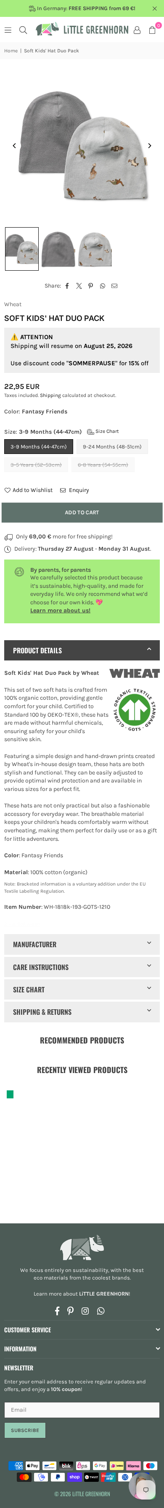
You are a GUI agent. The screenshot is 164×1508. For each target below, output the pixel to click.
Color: (35, 411)
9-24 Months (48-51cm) (112, 446)
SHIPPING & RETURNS (42, 1012)
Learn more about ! (82, 1294)
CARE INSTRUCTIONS (41, 967)
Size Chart (106, 431)
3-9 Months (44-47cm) (39, 446)
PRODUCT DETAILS (37, 650)
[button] (152, 29)
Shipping (50, 395)
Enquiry (78, 490)
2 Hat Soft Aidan (22, 924)
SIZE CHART (29, 989)
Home (11, 51)
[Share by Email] (114, 286)
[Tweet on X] (79, 286)
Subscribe (25, 1430)
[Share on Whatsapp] (103, 286)
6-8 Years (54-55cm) (103, 465)
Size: (61, 431)
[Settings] (137, 29)
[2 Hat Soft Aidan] (21, 249)
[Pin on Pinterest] (91, 286)
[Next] (149, 145)
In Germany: (85, 8)
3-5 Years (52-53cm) (36, 465)
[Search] (23, 29)
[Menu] (8, 29)
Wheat (12, 304)
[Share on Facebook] (67, 286)
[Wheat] (134, 674)
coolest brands (111, 1277)
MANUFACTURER (34, 944)
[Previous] (14, 145)
